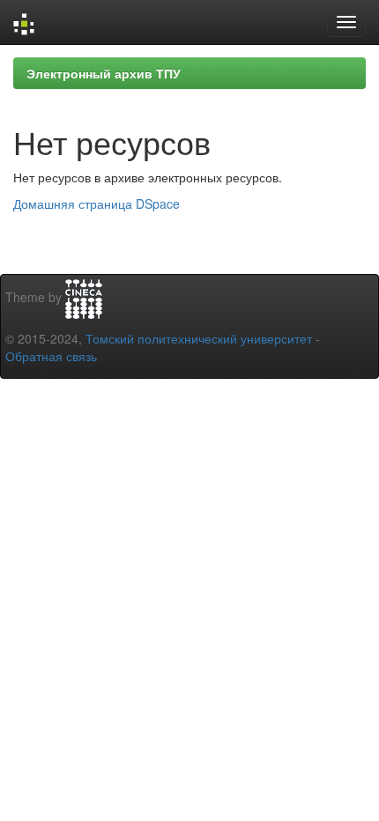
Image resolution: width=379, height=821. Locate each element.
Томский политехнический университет (198, 338)
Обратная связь (51, 356)
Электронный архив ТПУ (103, 73)
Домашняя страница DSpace (96, 203)
